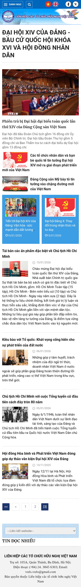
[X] (76, 4)
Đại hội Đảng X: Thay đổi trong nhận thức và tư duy (60, 225)
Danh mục (15, 4)
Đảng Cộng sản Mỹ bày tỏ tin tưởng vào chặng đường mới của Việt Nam (52, 184)
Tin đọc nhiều (18, 540)
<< (6, 507)
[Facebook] (68, 4)
